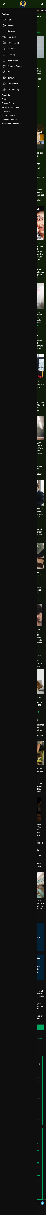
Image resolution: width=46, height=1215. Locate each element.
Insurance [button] (11, 48)
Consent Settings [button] (9, 120)
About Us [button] (6, 95)
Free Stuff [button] (11, 37)
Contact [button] (5, 99)
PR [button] (8, 72)
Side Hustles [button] (12, 84)
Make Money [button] (13, 60)
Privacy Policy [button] (8, 103)
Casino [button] (10, 25)
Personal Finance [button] (14, 66)
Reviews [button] (11, 78)
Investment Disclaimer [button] (11, 124)
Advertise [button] (6, 111)
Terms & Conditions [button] (10, 107)
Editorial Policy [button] (8, 115)
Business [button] (11, 31)
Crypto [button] (10, 19)
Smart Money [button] (13, 89)
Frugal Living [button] (13, 43)
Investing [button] (11, 54)
